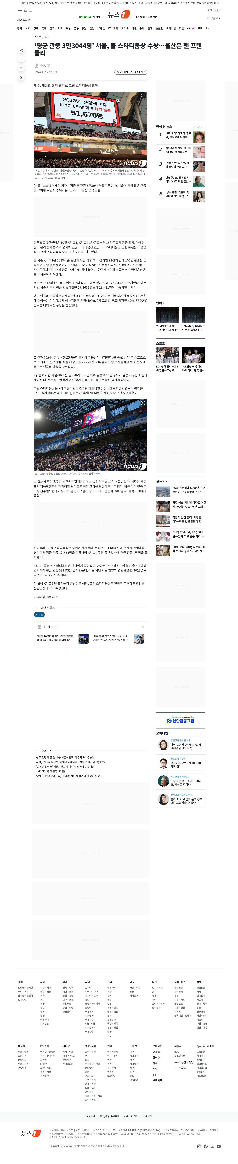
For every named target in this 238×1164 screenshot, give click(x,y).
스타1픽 (200, 1059)
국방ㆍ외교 (135, 987)
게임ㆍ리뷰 (45, 1071)
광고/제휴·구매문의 (109, 1116)
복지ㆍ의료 (68, 1051)
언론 (87, 1071)
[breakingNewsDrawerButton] (25, 10)
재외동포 (134, 995)
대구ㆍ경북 (112, 1023)
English (141, 17)
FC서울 (39, 614)
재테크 (177, 1011)
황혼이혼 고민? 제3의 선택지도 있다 (185, 764)
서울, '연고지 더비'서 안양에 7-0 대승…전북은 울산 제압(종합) (70, 762)
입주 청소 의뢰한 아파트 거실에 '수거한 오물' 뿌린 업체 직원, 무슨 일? (189, 507)
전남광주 (111, 1019)
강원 (109, 1003)
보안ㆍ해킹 (45, 1067)
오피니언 (162, 733)
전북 (109, 1015)
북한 (154, 982)
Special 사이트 (205, 1046)
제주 (109, 1035)
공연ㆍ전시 (90, 1051)
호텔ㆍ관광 (202, 1023)
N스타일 (111, 1075)
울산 (109, 1031)
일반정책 (22, 1055)
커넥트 (211, 10)
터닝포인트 (202, 1067)
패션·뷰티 (201, 1015)
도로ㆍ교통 (90, 1087)
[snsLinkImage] (199, 1146)
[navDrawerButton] (19, 10)
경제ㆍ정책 (68, 987)
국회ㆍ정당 (23, 991)
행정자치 (111, 987)
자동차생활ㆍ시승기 (94, 1095)
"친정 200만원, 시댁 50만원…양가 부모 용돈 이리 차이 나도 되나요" (188, 536)
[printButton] (21, 77)
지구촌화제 (90, 1027)
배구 (132, 1067)
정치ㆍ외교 (157, 987)
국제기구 (89, 1019)
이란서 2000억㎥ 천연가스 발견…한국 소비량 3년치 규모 (106, 3)
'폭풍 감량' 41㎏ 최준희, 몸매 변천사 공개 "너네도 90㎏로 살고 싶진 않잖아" (188, 551)
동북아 (88, 987)
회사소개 (90, 1116)
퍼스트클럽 (202, 1075)
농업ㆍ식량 (68, 1007)
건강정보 (89, 1075)
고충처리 (147, 1116)
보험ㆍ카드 (179, 999)
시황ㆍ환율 (179, 1007)
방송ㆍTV (112, 1055)
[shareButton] (21, 50)
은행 (176, 995)
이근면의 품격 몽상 (179, 776)
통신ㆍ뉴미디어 (47, 1055)
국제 (87, 982)
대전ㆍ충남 (112, 1011)
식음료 (200, 1019)
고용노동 (67, 1003)
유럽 (87, 999)
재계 (199, 991)
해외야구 (134, 1055)
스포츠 (37, 37)
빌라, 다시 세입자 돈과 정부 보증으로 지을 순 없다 (186, 801)
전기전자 (201, 995)
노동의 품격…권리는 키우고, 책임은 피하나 (185, 782)
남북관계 (156, 1007)
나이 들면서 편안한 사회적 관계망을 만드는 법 (185, 746)
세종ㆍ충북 (112, 1007)
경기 (109, 995)
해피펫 (96, 17)
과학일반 (44, 1075)
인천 (109, 999)
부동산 (21, 1046)
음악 (109, 1063)
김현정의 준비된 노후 (180, 740)
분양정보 (22, 1059)
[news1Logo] (30, 1133)
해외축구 (134, 1063)
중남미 (88, 1007)
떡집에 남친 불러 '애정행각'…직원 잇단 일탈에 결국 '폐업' (188, 522)
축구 (132, 1059)
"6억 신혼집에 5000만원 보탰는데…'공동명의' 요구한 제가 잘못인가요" (188, 492)
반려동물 (89, 1091)
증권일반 (178, 1003)
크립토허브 (85, 17)
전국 (109, 982)
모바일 (43, 1059)
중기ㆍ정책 (202, 1003)
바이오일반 (68, 1063)
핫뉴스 (160, 481)
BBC (176, 1051)
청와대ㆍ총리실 (25, 987)
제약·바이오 (68, 1055)
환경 (42, 1007)
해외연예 (111, 1067)
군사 (154, 991)
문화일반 (89, 1067)
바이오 (66, 1046)
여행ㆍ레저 (90, 1079)
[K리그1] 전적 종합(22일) (50, 771)
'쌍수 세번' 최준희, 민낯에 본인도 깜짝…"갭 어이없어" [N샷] (178, 196)
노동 (42, 1003)
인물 (42, 1015)
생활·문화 (90, 1046)
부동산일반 (23, 1051)
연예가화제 (112, 1051)
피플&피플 (90, 1023)
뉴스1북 (200, 1071)
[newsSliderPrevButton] (193, 127)
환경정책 (67, 1011)
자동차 (200, 999)
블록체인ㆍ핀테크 (182, 1015)
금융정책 (178, 991)
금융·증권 (180, 982)
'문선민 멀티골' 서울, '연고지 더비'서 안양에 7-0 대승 (65, 766)
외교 (132, 982)
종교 (87, 1059)
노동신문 (152, 17)
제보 (218, 10)
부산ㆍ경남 (112, 1027)
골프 (132, 1075)
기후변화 (89, 1015)
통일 (132, 991)
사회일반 (44, 1023)
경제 (65, 982)
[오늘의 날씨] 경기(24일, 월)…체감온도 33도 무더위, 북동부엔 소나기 (37, 3)
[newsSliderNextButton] (201, 127)
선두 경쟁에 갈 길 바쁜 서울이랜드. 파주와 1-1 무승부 (65, 757)
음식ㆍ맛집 (90, 1099)
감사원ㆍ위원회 (25, 995)
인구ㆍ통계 (68, 999)
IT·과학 (44, 1046)
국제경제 (89, 1011)
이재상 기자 (45, 65)
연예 (159, 303)
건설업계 (22, 1067)
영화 (109, 1059)
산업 (199, 982)
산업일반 (201, 987)
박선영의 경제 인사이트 (181, 795)
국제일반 (89, 1031)
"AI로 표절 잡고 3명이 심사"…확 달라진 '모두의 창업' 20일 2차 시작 (110, 638)
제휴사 (178, 1046)
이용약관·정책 (131, 1116)
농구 (132, 1071)
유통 (199, 1007)
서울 (109, 991)
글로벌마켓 (179, 1055)
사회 (42, 982)
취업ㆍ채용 (202, 1027)
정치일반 (22, 999)
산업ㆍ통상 (68, 995)
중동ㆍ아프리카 (92, 1003)
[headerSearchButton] (30, 10)
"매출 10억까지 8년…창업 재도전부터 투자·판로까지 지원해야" (55, 638)
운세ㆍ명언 (90, 1083)
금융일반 (178, 987)
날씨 (42, 1011)
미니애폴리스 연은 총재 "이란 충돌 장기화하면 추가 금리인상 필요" (173, 3)
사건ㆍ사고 (45, 987)
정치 (20, 982)
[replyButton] (21, 59)
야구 (132, 1051)
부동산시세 (23, 1063)
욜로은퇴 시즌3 (177, 758)
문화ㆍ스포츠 (158, 1003)
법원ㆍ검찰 (45, 991)
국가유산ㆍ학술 (92, 1063)
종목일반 (134, 1079)
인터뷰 (110, 1071)
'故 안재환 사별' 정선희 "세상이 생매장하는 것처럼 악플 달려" (178, 152)
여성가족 (44, 1019)
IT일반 (43, 1063)
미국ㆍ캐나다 (91, 991)
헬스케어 (67, 1059)
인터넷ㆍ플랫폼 (47, 1051)
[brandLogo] (119, 14)
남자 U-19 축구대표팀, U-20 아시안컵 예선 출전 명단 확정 (68, 776)
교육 (42, 995)
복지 (42, 999)
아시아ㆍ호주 (91, 995)
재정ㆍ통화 (68, 991)
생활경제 (201, 1011)
